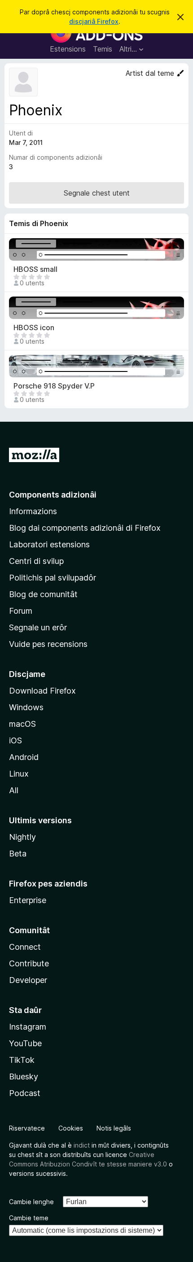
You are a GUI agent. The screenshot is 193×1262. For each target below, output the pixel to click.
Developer (28, 980)
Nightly (22, 837)
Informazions (33, 511)
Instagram (27, 1026)
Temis (102, 48)
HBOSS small (35, 269)
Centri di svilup (36, 561)
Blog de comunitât (43, 594)
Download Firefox (42, 690)
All (13, 790)
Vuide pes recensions (48, 644)
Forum (20, 611)
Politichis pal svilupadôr (52, 577)
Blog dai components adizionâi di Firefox (85, 528)
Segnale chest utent (97, 192)
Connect (25, 947)
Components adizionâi (52, 494)
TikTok (22, 1060)
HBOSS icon (33, 327)
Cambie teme (28, 1218)
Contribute (29, 963)
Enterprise (27, 900)
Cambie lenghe (31, 1201)
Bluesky (23, 1076)
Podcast (24, 1093)
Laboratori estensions (49, 544)
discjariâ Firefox (93, 21)
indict (82, 1145)
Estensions (68, 48)
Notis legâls (113, 1128)
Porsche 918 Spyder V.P (54, 386)
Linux (19, 773)
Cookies (70, 1128)
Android (24, 757)
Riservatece (27, 1128)
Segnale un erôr (38, 627)
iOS (15, 740)
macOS (22, 724)
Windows (26, 707)
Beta (17, 853)
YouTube (25, 1043)
